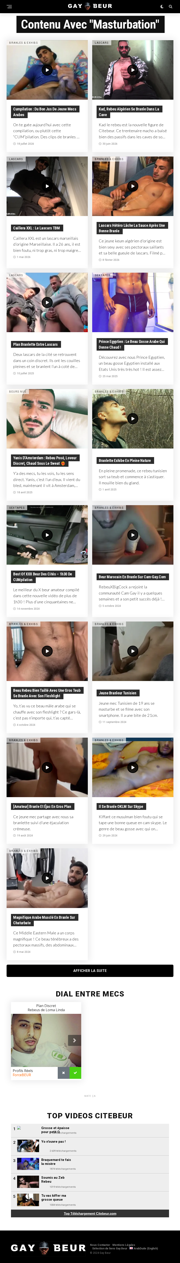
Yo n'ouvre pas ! (53, 1142)
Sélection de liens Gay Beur (109, 1248)
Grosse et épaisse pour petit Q (55, 1130)
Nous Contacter (100, 1245)
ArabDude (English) (145, 1248)
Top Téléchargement (90, 1213)
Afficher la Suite (90, 971)
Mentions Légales (123, 1245)
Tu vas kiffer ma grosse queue (53, 1198)
